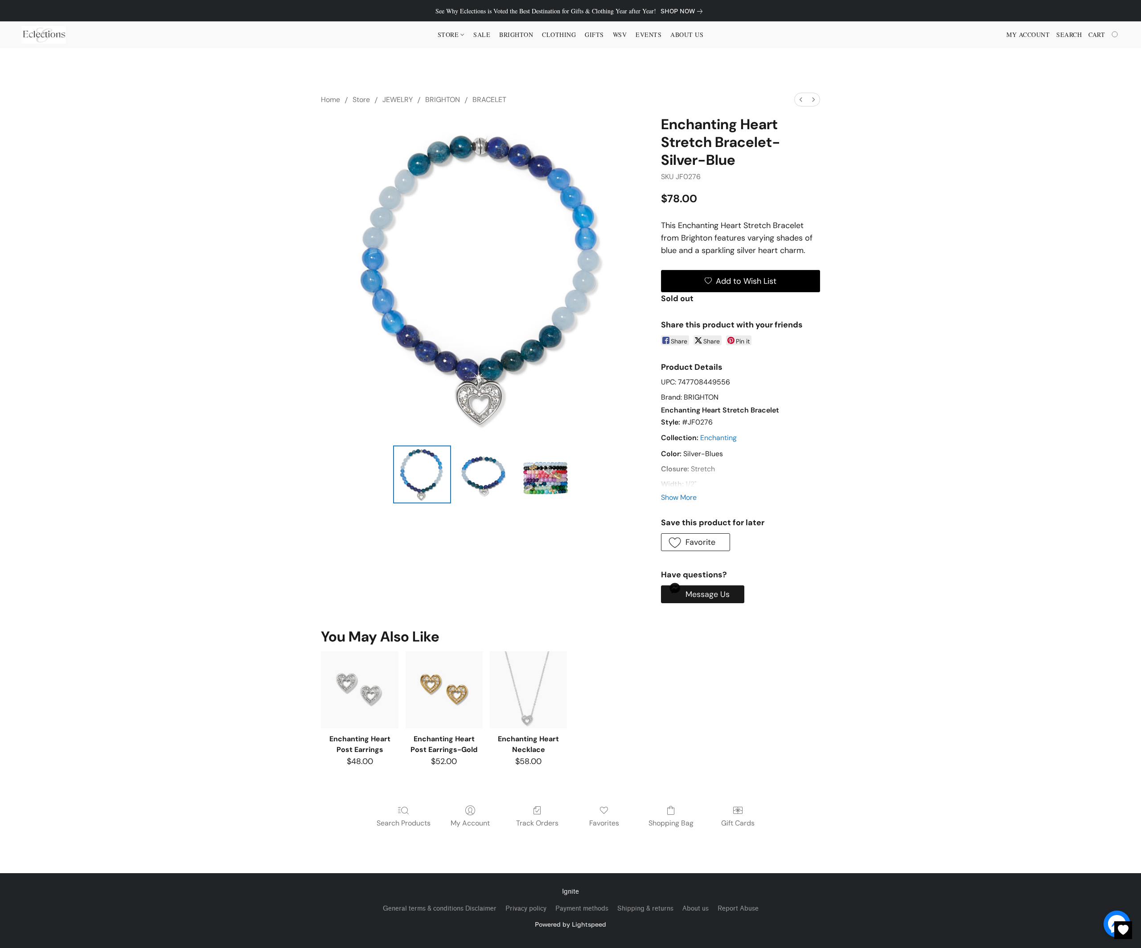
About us (695, 908)
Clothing (559, 34)
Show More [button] (679, 497)
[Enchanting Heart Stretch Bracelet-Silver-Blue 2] (546, 474)
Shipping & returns (645, 908)
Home (330, 99)
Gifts (594, 34)
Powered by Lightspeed (570, 924)
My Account (470, 823)
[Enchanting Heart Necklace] (528, 689)
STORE (449, 34)
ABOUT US (686, 34)
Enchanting (718, 437)
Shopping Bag (671, 823)
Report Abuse (738, 908)
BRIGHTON (442, 99)
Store (361, 99)
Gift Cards (738, 823)
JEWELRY (397, 99)
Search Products (404, 823)
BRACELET (489, 99)
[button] (43, 35)
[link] (683, 11)
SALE (481, 34)
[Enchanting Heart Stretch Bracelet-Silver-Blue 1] (484, 474)
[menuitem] (801, 99)
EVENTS (648, 34)
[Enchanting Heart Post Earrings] (359, 689)
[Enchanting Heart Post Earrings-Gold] (444, 689)
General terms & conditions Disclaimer (440, 908)
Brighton (516, 34)
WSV (620, 34)
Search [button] (1069, 34)
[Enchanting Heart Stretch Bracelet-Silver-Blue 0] (422, 474)
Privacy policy (525, 908)
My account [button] (1028, 34)
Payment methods (581, 908)
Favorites (604, 823)
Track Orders (537, 823)
